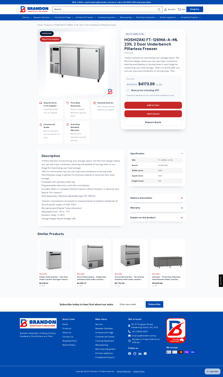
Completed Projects (190, 17)
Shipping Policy (69, 341)
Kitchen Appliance (168, 17)
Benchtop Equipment (146, 17)
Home (65, 324)
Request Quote (153, 122)
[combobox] (107, 9)
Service (25, 17)
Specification (137, 153)
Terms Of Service (124, 371)
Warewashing (126, 17)
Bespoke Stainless (42, 17)
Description (51, 156)
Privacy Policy (139, 371)
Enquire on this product (143, 217)
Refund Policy (68, 345)
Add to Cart (153, 105)
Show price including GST (145, 90)
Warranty (135, 207)
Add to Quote (153, 114)
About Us (66, 332)
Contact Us (67, 336)
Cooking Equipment (107, 17)
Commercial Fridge (62, 17)
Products (66, 328)
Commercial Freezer (85, 17)
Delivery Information (141, 198)
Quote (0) (221, 280)
